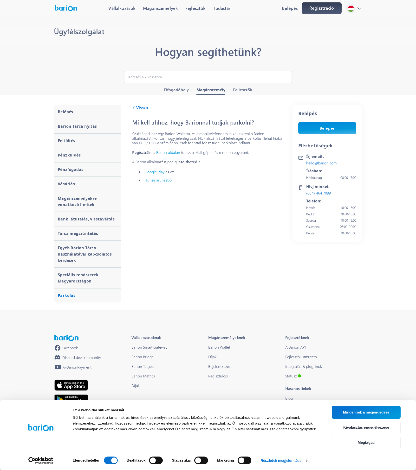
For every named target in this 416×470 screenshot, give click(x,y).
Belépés (327, 128)
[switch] (156, 460)
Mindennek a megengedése (366, 412)
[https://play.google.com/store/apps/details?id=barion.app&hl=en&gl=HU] (71, 399)
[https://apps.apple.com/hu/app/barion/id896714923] (71, 385)
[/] (66, 338)
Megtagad (366, 442)
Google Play (155, 171)
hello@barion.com (321, 162)
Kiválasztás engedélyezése (366, 427)
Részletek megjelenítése (280, 460)
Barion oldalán (168, 152)
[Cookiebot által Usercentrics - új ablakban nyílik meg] (41, 460)
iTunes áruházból (159, 179)
